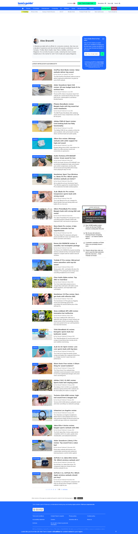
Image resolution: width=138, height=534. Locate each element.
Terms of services (100, 61)
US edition (56, 531)
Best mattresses (99, 11)
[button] (117, 3)
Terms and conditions (38, 516)
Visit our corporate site (87, 504)
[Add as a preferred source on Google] (38, 509)
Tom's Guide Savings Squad (116, 11)
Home (73, 8)
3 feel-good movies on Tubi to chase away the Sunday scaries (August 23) (95, 219)
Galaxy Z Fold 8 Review (48, 11)
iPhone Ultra (34, 11)
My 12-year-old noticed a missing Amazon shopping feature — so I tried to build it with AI (94, 235)
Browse (91, 8)
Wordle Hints (71, 11)
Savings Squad (106, 8)
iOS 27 (61, 11)
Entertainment (45, 8)
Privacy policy (72, 516)
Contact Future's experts (57, 516)
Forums (114, 8)
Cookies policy (91, 516)
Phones (28, 8)
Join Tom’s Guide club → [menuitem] (87, 3)
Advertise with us (73, 519)
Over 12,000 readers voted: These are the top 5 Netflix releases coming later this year (95, 227)
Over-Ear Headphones (39, 156)
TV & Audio (36, 8)
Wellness (66, 8)
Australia (80, 498)
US (75, 498)
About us (89, 519)
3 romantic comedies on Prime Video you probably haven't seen (95, 244)
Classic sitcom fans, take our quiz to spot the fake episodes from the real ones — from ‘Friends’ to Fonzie (95, 253)
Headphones (36, 85)
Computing (55, 8)
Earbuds (35, 70)
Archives (65, 489)
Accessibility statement (38, 519)
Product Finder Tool (84, 11)
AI (60, 8)
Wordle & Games (82, 8)
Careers (53, 519)
